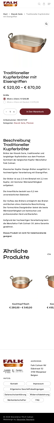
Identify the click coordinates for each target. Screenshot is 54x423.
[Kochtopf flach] (20, 281)
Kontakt (14, 383)
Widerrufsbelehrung (39, 394)
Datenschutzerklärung (15, 394)
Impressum (38, 383)
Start (5, 14)
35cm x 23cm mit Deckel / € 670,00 (23, 102)
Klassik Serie (17, 14)
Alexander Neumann (25, 419)
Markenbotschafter (17, 400)
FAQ (38, 400)
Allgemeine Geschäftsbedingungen (27, 389)
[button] (49, 4)
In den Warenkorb (35, 111)
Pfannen (30, 123)
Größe (6, 95)
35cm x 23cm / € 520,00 (18, 99)
